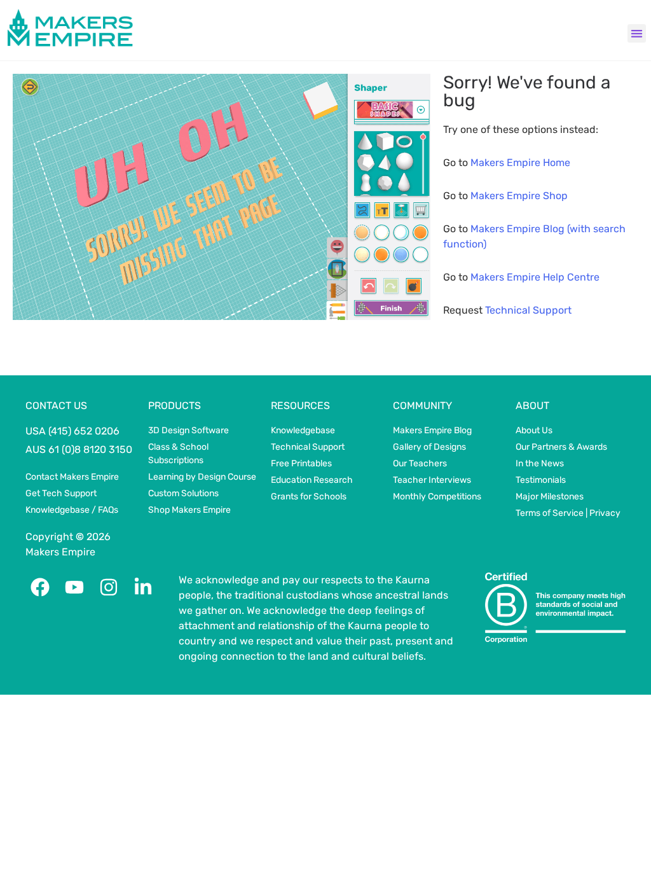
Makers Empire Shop (519, 196)
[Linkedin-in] (143, 587)
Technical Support (528, 310)
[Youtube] (74, 587)
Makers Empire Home (520, 162)
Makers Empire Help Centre (535, 277)
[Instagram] (108, 587)
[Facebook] (40, 587)
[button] (636, 33)
